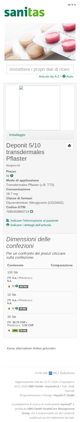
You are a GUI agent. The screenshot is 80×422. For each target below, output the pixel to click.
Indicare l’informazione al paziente (34, 220)
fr (72, 4)
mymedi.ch (52, 386)
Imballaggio (17, 134)
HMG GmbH (35, 386)
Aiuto (69, 76)
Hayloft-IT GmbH (64, 395)
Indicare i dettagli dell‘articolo (30, 225)
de (69, 4)
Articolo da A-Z (49, 76)
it (75, 4)
